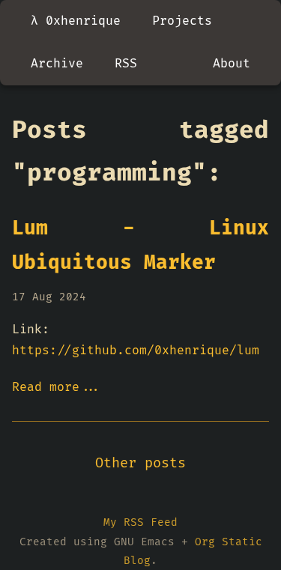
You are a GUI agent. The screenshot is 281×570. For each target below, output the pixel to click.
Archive (57, 63)
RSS (126, 63)
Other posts (140, 463)
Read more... (57, 387)
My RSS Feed (140, 522)
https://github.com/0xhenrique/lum (135, 350)
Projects (182, 20)
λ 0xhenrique (76, 20)
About (231, 63)
